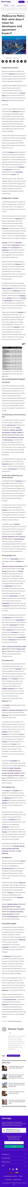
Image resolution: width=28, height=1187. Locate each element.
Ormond (4, 773)
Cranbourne (7, 169)
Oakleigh (12, 430)
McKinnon (18, 770)
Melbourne (12, 74)
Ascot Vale (9, 848)
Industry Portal (17, 1179)
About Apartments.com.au (10, 1176)
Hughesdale (18, 430)
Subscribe (14, 1146)
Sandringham (8, 300)
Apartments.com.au (7, 868)
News (4, 13)
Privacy (20, 1176)
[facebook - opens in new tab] (10, 1169)
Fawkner (4, 247)
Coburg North (6, 906)
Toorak (10, 775)
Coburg (23, 861)
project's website (6, 288)
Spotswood (11, 536)
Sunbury (13, 174)
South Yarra (16, 247)
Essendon (4, 242)
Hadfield (9, 904)
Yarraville (4, 536)
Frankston (23, 298)
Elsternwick (18, 646)
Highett (11, 768)
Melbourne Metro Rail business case (15, 1021)
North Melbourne (13, 437)
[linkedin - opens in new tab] (13, 1169)
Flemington (5, 851)
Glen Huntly (10, 773)
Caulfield (19, 432)
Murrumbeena (6, 432)
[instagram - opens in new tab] (17, 1169)
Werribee (9, 298)
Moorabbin (18, 242)
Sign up (21, 2)
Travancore (12, 911)
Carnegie (13, 432)
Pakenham (21, 167)
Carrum (21, 734)
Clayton (18, 427)
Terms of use (8, 1179)
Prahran (18, 649)
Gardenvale (10, 646)
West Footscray (16, 245)
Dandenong (19, 172)
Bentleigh (11, 770)
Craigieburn (22, 295)
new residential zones (10, 999)
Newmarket (15, 848)
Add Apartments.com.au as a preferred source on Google (13, 1130)
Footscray (21, 437)
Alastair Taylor (16, 1029)
